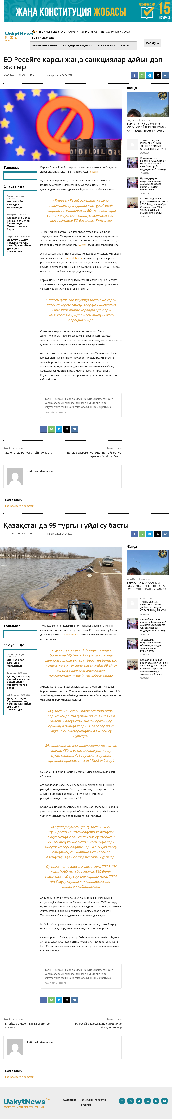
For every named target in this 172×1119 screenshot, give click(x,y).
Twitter (100, 220)
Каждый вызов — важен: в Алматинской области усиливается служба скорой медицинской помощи (153, 163)
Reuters (93, 171)
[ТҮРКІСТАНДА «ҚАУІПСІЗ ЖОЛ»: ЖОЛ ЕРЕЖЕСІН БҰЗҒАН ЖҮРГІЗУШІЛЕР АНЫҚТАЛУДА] (148, 104)
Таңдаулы (11, 214)
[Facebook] (134, 75)
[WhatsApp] (142, 75)
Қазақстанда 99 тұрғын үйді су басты (27, 452)
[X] (157, 75)
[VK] (165, 75)
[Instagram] (130, 1101)
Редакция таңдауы (15, 196)
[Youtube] (164, 1101)
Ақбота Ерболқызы (40, 471)
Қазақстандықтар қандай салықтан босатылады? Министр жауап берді (18, 223)
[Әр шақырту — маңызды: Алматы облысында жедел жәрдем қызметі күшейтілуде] (132, 182)
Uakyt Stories (13, 236)
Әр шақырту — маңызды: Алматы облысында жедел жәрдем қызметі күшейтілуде (150, 184)
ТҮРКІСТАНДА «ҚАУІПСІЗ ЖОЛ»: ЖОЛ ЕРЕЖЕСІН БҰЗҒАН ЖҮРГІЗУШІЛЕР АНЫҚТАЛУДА (147, 127)
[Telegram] (149, 75)
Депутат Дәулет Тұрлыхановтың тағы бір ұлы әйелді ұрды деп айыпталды (19, 245)
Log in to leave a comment (19, 505)
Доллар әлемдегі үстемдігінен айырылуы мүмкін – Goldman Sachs (94, 454)
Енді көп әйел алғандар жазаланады (15, 204)
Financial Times (73, 258)
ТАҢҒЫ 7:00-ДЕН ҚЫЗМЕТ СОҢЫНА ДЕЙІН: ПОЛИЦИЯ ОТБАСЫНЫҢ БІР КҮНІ (153, 144)
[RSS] (147, 1101)
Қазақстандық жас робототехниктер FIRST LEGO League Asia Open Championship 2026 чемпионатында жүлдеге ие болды (154, 205)
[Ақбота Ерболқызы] (15, 476)
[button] (34, 32)
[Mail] (139, 1101)
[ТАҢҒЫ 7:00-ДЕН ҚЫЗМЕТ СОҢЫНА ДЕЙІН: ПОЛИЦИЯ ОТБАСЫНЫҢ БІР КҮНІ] (132, 144)
